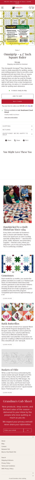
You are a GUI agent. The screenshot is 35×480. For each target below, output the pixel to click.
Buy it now (17, 101)
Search (4, 457)
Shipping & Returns (7, 460)
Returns (6, 129)
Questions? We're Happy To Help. (15, 134)
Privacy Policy (6, 463)
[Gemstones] (17, 264)
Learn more (7, 298)
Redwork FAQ (6, 449)
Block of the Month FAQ (9, 452)
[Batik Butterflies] (17, 312)
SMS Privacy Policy (7, 468)
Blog (3, 443)
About (3, 441)
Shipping (10, 64)
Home (17, 50)
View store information (11, 117)
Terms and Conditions (8, 466)
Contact (4, 446)
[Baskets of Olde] (17, 358)
